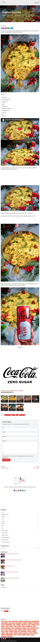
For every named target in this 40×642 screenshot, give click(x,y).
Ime (3, 427)
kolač (11, 626)
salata (15, 631)
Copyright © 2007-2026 (5, 640)
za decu (28, 634)
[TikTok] (9, 638)
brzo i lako (14, 621)
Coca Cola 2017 (27, 621)
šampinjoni (10, 636)
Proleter (34, 629)
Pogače (12, 15)
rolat (3, 631)
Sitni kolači (23, 631)
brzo (10, 621)
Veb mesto (4, 436)
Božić (6, 621)
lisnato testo (29, 626)
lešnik (23, 626)
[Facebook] (1, 638)
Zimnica (33, 634)
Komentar (4, 440)
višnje (15, 634)
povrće (24, 629)
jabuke (29, 624)
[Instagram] (5, 638)
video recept (9, 634)
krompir (19, 626)
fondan (3, 624)
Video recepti (16, 15)
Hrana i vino (24, 624)
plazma (6, 629)
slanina (34, 631)
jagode (33, 624)
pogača (10, 629)
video (3, 634)
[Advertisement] (20, 177)
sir (19, 631)
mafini (34, 626)
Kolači (15, 626)
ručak (11, 631)
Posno (20, 629)
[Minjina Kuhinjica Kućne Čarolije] (4, 3)
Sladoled (29, 631)
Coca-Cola (9, 15)
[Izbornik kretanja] (38, 3)
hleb (14, 624)
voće (19, 634)
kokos (7, 626)
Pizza (2, 629)
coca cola (21, 621)
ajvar (3, 621)
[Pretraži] (35, 2)
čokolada (4, 636)
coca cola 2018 (35, 621)
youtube (23, 634)
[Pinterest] (7, 638)
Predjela (29, 629)
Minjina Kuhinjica (13, 640)
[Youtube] (3, 638)
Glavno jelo (9, 624)
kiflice (3, 626)
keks (37, 624)
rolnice (6, 631)
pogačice (15, 629)
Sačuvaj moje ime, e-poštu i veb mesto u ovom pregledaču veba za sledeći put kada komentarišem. (17, 457)
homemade (18, 624)
